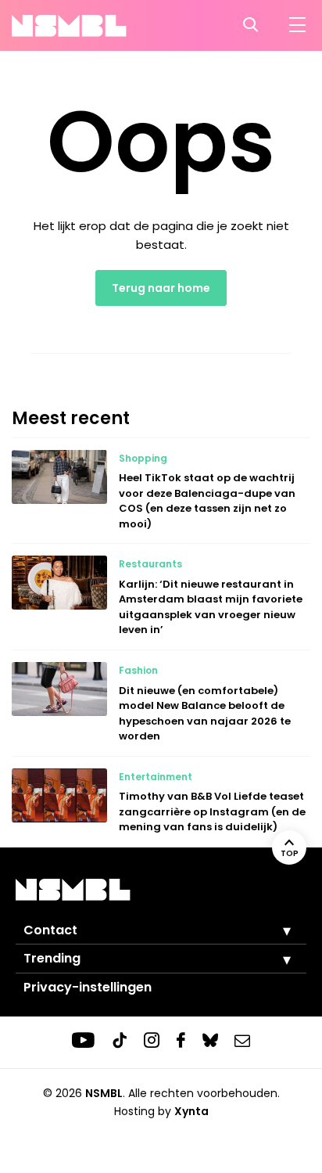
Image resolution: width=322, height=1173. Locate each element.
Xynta (191, 1111)
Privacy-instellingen (87, 987)
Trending (51, 958)
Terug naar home (161, 288)
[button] (275, 930)
